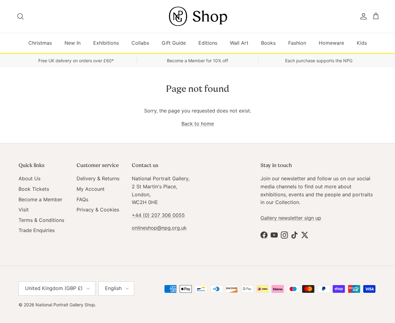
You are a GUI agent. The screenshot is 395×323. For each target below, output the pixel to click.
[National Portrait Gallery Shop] (197, 16)
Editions (207, 43)
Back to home (197, 124)
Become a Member (40, 199)
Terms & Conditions (41, 220)
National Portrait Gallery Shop (65, 304)
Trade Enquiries (37, 230)
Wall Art (239, 43)
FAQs (82, 199)
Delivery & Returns (98, 178)
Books (268, 43)
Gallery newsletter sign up (290, 218)
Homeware (331, 43)
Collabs (140, 43)
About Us (29, 178)
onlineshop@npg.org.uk (159, 228)
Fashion (297, 43)
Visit (24, 209)
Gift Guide (174, 43)
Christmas (40, 43)
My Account (91, 189)
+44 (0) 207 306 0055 (158, 215)
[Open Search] (21, 16)
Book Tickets (34, 189)
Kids (362, 43)
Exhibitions (106, 43)
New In (72, 43)
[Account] (362, 16)
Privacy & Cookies (98, 209)
